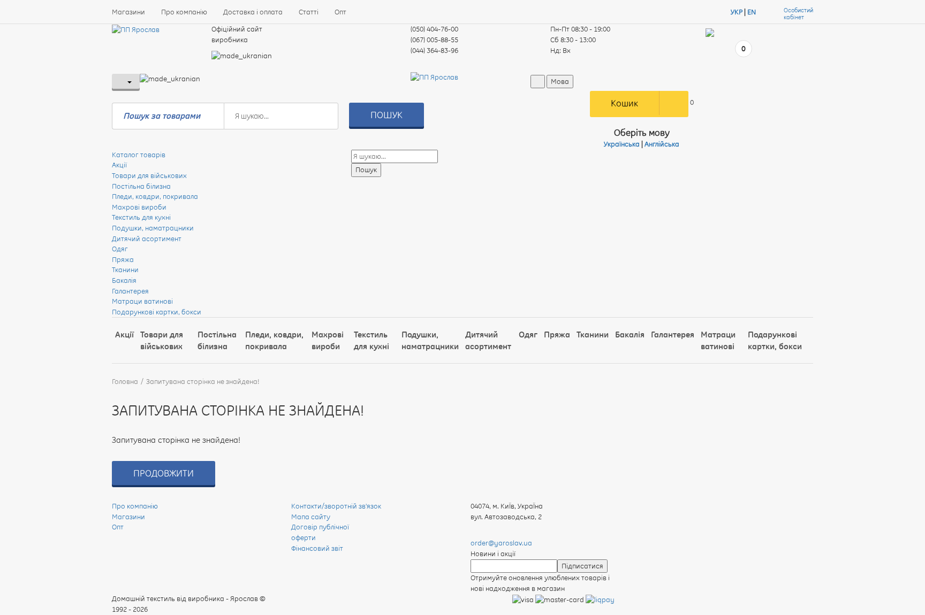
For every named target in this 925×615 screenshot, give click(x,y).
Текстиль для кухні (141, 217)
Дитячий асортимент (146, 238)
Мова (560, 81)
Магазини (128, 11)
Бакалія (124, 280)
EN (751, 11)
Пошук (386, 114)
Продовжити (163, 473)
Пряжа (123, 259)
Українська (622, 144)
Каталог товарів (138, 154)
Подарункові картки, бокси (156, 312)
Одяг (120, 248)
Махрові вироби (139, 207)
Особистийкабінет (798, 14)
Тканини (125, 269)
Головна (125, 381)
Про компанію (184, 11)
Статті (309, 11)
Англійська (662, 144)
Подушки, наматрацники (153, 228)
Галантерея (130, 291)
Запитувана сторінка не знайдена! (203, 381)
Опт (340, 11)
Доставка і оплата (253, 11)
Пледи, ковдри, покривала (155, 196)
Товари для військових (149, 175)
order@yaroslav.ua (501, 543)
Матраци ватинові (142, 301)
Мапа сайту (310, 516)
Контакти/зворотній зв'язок (336, 506)
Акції (119, 164)
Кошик (624, 103)
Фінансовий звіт (317, 548)
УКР (736, 11)
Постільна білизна (141, 186)
